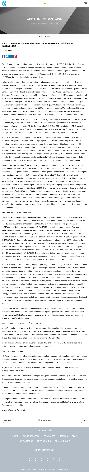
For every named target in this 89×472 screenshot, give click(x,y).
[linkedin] (35, 460)
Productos (49, 436)
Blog (74, 436)
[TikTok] (59, 460)
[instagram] (53, 460)
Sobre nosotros (31, 436)
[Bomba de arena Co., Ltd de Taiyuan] (4, 3)
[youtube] (47, 460)
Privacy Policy (62, 441)
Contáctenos (26, 441)
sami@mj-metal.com (63, 469)
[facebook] (29, 460)
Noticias (63, 436)
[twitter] (41, 460)
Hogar (41, 36)
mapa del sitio (44, 441)
